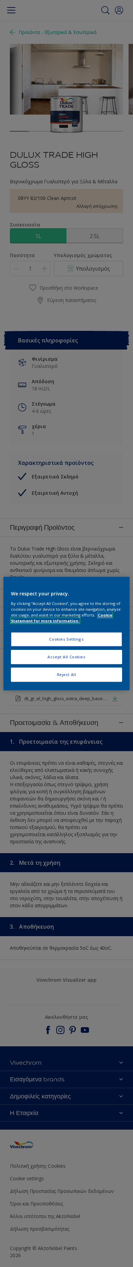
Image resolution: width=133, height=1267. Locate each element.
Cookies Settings (66, 639)
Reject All (66, 674)
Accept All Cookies (66, 656)
